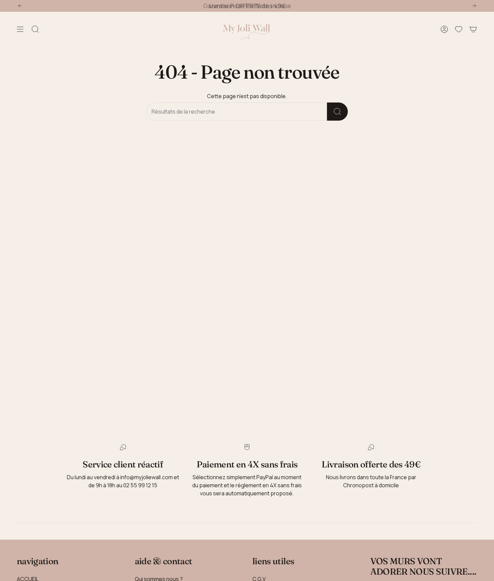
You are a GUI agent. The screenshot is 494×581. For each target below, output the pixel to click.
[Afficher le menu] (20, 29)
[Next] (474, 6)
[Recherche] (337, 111)
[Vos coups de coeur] (458, 29)
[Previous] (20, 6)
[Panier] (473, 29)
